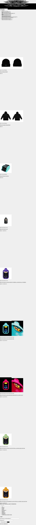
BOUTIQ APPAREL (5, 11)
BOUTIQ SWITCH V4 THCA (7, 17)
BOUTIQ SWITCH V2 (6, 14)
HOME (3, 507)
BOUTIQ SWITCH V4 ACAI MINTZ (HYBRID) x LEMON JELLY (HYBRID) (13, 282)
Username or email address (5, 518)
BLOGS (3, 511)
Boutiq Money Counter (4, 176)
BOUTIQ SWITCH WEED (6, 19)
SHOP (3, 508)
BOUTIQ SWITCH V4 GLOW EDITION (9, 16)
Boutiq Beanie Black (4, 71)
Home (1, 4)
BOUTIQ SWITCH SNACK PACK (8, 13)
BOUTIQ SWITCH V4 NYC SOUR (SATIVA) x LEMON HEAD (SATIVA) (12, 448)
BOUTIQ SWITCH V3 (6, 15)
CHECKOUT (4, 510)
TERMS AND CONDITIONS (7, 514)
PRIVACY (3, 513)
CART (3, 509)
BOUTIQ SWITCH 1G (6, 12)
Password (2, 520)
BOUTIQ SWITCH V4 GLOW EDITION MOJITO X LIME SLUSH (11, 395)
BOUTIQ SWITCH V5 (6, 18)
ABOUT (3, 512)
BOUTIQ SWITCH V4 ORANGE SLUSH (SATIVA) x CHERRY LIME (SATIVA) (13, 501)
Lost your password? (4, 523)
